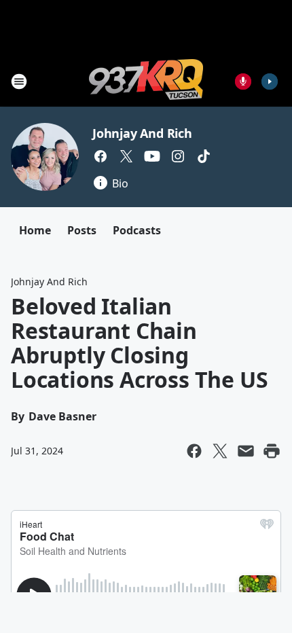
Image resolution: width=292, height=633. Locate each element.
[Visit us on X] (126, 156)
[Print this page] (271, 450)
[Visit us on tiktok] (204, 156)
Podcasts (137, 230)
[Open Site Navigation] (19, 81)
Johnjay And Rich (142, 133)
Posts (81, 230)
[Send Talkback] (243, 81)
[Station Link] (146, 81)
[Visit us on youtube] (152, 156)
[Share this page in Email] (245, 450)
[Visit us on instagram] (178, 156)
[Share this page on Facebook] (194, 450)
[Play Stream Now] (269, 81)
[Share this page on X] (220, 450)
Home (35, 230)
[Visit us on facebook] (100, 156)
